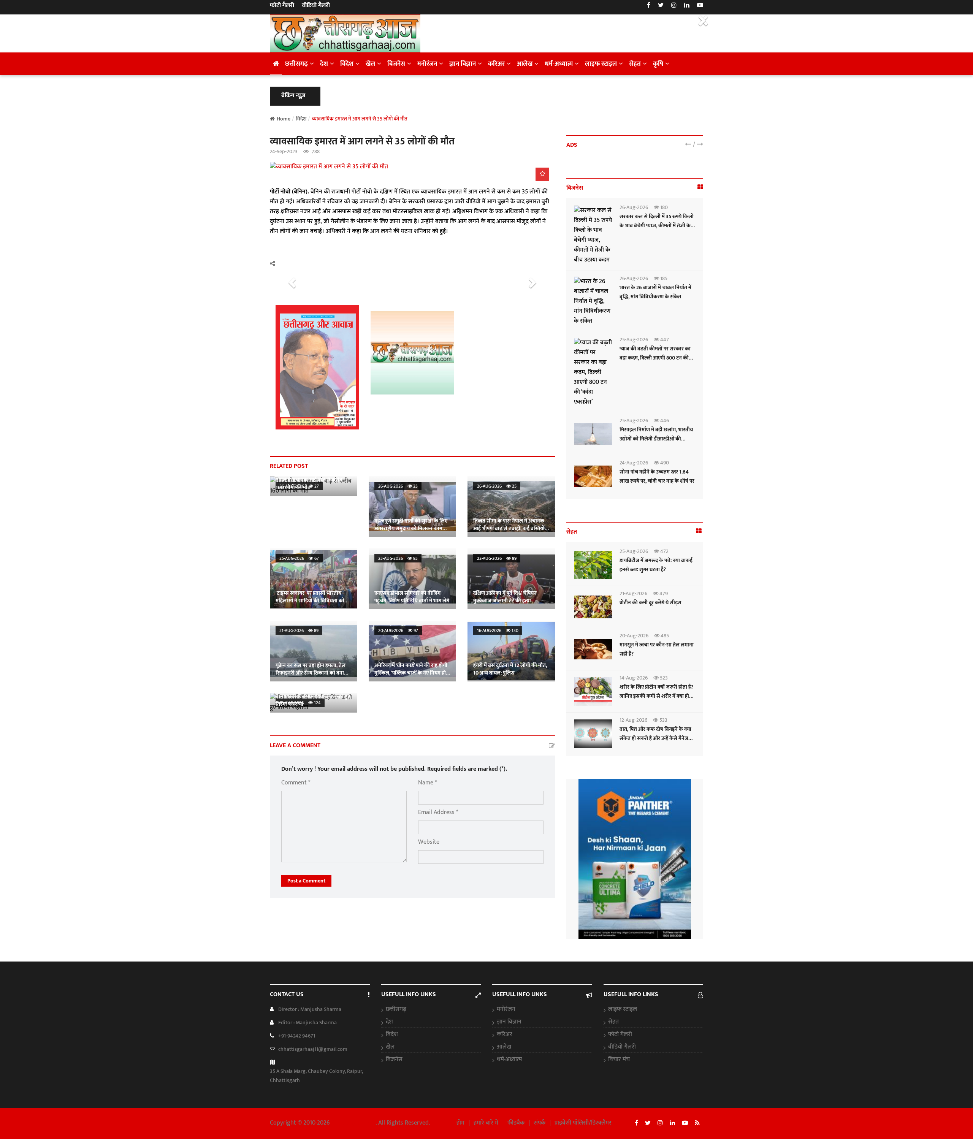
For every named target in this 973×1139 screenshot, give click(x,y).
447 (664, 339)
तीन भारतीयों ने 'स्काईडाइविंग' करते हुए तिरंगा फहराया (313, 700)
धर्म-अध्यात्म (559, 64)
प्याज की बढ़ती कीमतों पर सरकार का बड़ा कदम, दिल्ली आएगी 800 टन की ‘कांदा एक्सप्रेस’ (655, 357)
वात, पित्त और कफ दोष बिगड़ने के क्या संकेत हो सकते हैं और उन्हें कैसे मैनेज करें (655, 738)
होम (460, 1123)
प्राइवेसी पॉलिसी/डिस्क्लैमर (583, 1123)
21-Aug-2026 (633, 593)
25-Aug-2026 (634, 339)
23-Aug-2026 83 (398, 558)
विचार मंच (619, 1060)
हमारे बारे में (486, 1123)
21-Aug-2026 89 (299, 630)
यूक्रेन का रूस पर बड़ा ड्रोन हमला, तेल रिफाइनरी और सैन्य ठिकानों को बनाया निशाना (312, 673)
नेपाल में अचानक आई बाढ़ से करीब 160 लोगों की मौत (309, 483)
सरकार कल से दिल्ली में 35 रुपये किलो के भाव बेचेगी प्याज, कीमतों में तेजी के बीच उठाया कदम (657, 225)
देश (324, 64)
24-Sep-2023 (284, 151)
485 (664, 635)
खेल (370, 64)
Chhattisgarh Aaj (353, 1123)
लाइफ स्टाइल (601, 64)
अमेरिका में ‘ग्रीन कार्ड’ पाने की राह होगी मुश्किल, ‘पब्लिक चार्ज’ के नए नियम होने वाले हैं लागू (411, 673)
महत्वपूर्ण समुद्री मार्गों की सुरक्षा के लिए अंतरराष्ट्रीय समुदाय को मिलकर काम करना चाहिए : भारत (410, 528)
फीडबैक (516, 1123)
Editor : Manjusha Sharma (307, 1022)
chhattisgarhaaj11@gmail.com (312, 1049)
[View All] (700, 187)
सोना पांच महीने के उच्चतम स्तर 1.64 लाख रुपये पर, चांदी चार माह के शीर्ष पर (657, 476)
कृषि (658, 64)
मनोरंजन (427, 64)
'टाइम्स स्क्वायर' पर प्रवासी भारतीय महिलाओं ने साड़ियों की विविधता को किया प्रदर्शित (310, 601)
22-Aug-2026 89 (497, 558)
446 (664, 420)
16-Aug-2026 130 (497, 630)
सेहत (635, 64)
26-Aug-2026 (634, 207)
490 (664, 462)
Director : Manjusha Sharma (309, 1009)
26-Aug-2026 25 (497, 486)
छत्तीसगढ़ (296, 64)
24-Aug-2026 (634, 462)
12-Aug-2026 (633, 720)
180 (663, 207)
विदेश (346, 64)
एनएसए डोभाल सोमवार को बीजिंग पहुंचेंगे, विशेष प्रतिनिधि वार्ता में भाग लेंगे (411, 597)
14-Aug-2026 (634, 677)
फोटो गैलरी (282, 6)
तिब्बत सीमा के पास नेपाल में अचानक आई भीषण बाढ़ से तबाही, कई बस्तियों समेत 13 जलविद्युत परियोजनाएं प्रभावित (510, 528)
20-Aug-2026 (634, 635)
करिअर (496, 64)
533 (662, 720)
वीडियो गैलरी (316, 6)
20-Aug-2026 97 (398, 630)
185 (663, 278)
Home (283, 118)
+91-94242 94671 (296, 1035)
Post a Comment (306, 880)
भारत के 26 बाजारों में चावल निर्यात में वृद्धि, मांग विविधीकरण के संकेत (655, 292)
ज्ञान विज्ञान (462, 64)
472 (664, 551)
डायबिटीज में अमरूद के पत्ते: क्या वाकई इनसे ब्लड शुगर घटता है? (656, 565)
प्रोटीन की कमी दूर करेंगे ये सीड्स (650, 602)
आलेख (524, 64)
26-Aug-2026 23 (398, 486)
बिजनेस (396, 64)
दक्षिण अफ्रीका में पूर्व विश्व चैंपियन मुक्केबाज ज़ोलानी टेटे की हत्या (505, 597)
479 (663, 593)
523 (663, 677)
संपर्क (539, 1123)
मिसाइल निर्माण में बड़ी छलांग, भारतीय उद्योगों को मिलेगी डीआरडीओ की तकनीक (656, 438)
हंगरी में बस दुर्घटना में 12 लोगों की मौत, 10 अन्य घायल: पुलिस (510, 669)
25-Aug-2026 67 (299, 558)
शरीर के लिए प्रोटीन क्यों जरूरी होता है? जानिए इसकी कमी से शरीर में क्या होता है (657, 696)
